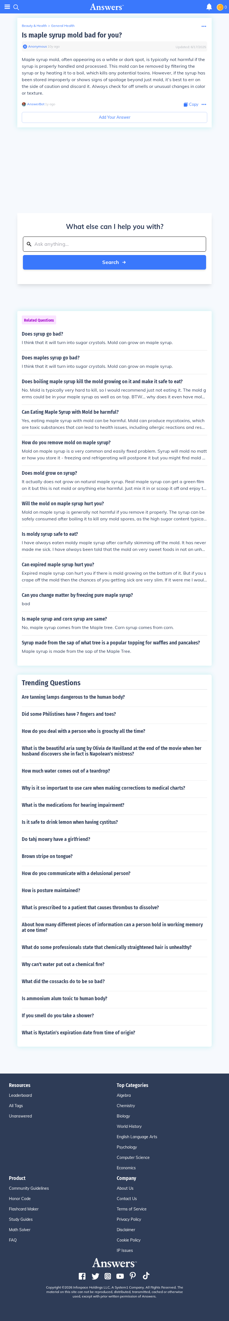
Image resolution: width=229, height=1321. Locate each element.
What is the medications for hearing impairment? (73, 805)
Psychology (127, 1147)
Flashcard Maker (24, 1209)
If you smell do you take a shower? (58, 1016)
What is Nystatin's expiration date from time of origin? (78, 1033)
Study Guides (21, 1219)
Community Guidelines (29, 1188)
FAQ (13, 1240)
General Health (63, 26)
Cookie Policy (128, 1240)
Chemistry (126, 1105)
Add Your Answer (114, 117)
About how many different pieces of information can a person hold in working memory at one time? (112, 927)
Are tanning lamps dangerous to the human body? (73, 697)
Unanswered (20, 1116)
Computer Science (133, 1157)
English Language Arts (137, 1136)
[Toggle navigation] (7, 7)
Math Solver (19, 1229)
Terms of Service (132, 1209)
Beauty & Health (34, 26)
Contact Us (127, 1198)
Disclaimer (126, 1229)
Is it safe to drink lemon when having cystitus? (70, 822)
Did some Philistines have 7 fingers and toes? (69, 714)
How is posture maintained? (51, 890)
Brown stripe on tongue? (47, 856)
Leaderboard (20, 1095)
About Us (125, 1188)
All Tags (16, 1105)
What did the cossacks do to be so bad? (63, 981)
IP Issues (125, 1250)
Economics (126, 1167)
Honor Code (20, 1198)
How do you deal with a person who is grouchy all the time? (83, 731)
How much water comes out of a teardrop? (66, 771)
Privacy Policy (129, 1219)
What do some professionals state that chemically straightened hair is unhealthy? (107, 947)
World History (129, 1126)
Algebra (124, 1095)
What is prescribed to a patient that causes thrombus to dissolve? (90, 907)
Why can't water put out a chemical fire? (63, 964)
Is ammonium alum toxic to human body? (64, 998)
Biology (123, 1116)
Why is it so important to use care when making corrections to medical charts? (103, 788)
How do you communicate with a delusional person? (76, 873)
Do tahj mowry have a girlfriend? (56, 839)
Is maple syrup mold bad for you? (72, 35)
